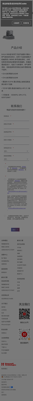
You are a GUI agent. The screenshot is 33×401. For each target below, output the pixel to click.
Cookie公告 (5, 13)
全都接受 (16, 23)
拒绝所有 (26, 23)
